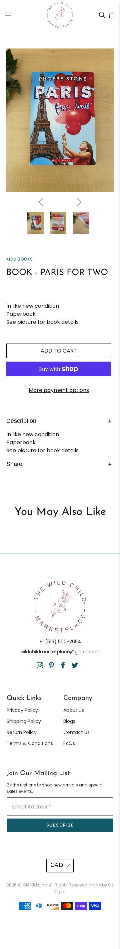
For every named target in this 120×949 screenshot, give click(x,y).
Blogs (69, 721)
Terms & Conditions (30, 743)
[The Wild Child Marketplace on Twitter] (75, 666)
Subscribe (60, 825)
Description (58, 420)
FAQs (69, 743)
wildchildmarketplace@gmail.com (60, 651)
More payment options (59, 390)
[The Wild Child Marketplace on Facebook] (63, 666)
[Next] (76, 202)
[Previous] (44, 202)
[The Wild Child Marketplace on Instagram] (40, 666)
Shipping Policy (24, 721)
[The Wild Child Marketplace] (60, 15)
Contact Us (76, 732)
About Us (73, 710)
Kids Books (19, 259)
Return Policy (22, 732)
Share (58, 463)
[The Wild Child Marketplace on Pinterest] (51, 666)
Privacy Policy (22, 710)
